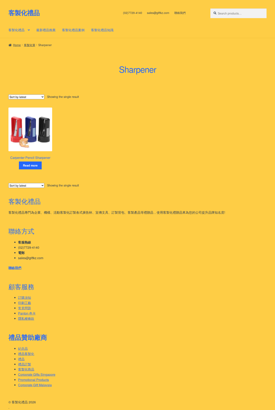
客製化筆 (29, 45)
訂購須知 (24, 297)
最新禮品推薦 (46, 30)
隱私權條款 (26, 318)
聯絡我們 (180, 13)
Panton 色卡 (27, 313)
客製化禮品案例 (73, 30)
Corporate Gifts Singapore (36, 374)
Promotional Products (33, 379)
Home (17, 45)
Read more (30, 165)
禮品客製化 (26, 353)
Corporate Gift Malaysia (35, 385)
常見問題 (24, 308)
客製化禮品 (24, 12)
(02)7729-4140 (132, 13)
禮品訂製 (24, 364)
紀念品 (23, 348)
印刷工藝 (24, 302)
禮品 (21, 359)
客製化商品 (26, 369)
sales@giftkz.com (158, 13)
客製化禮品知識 (102, 30)
